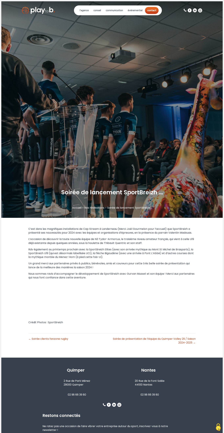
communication (114, 10)
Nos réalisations (94, 208)
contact (151, 10)
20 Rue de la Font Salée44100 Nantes (149, 383)
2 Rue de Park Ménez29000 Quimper (77, 383)
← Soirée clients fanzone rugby (48, 339)
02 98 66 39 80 (77, 395)
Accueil (76, 208)
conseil (97, 10)
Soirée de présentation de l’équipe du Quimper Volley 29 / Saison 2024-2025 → (154, 340)
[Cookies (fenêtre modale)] (218, 427)
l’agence (84, 10)
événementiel (135, 10)
